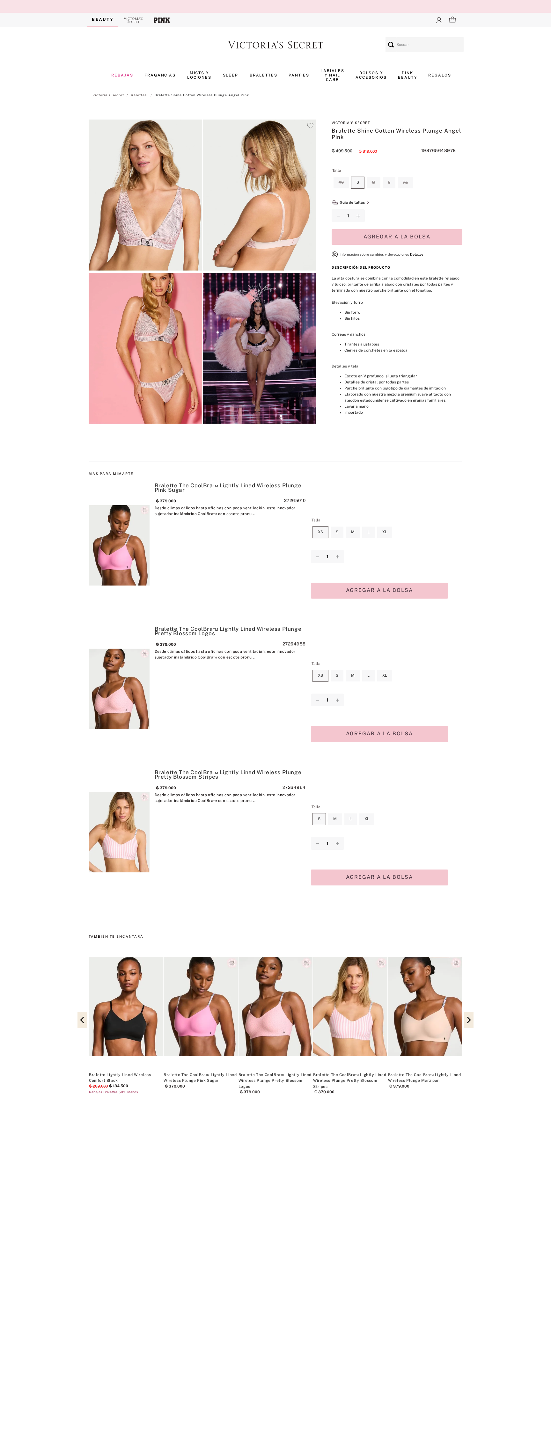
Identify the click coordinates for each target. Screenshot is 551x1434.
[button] (145, 196)
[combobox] (425, 44)
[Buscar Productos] (391, 44)
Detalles (416, 254)
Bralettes (138, 95)
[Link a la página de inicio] (108, 95)
